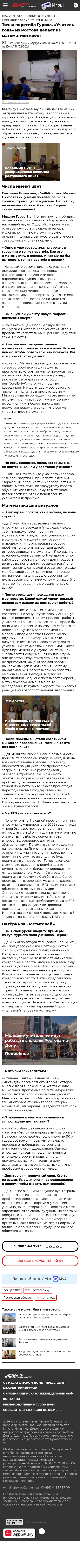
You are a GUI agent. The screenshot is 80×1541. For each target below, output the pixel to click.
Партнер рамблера (36, 1522)
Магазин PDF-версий (20, 1388)
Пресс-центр (56, 1382)
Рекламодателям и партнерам (29, 1404)
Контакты (11, 1399)
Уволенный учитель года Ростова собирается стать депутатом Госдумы (46, 1316)
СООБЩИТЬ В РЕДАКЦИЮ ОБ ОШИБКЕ (32, 1410)
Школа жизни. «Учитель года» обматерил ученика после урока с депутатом (44, 1328)
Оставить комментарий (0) (40, 1261)
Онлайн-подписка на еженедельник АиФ (38, 1393)
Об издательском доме (23, 1382)
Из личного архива (15, 102)
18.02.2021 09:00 (12, 16)
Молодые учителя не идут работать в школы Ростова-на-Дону (37, 1040)
